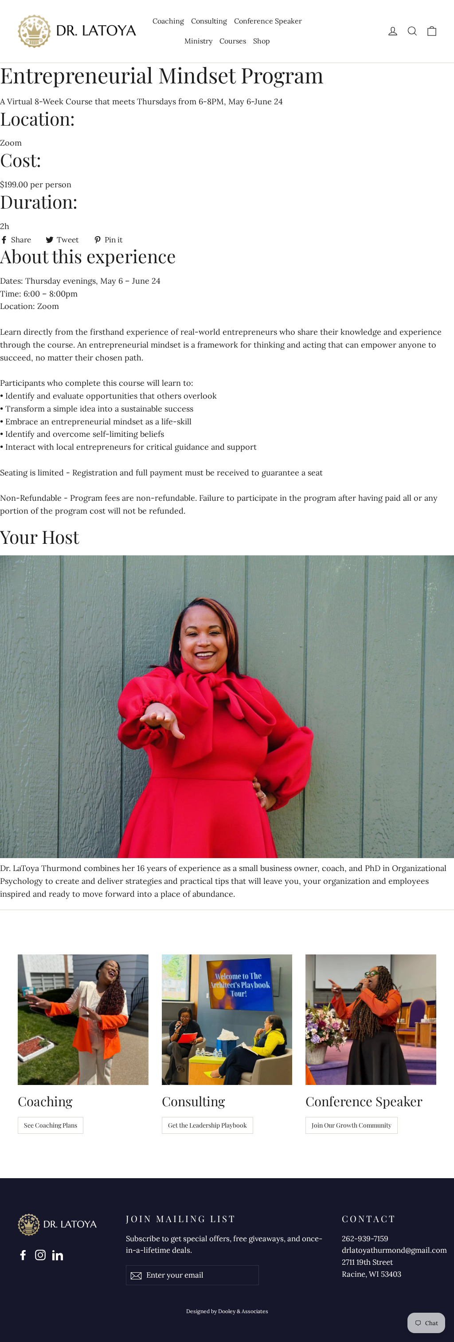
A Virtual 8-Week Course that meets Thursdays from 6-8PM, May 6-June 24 (141, 101)
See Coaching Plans (50, 1125)
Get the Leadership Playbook (207, 1125)
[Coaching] (83, 1019)
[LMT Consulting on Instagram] (40, 1254)
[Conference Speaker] (370, 1019)
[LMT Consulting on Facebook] (23, 1254)
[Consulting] (227, 1019)
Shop (261, 40)
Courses (232, 40)
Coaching (168, 20)
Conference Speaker (268, 20)
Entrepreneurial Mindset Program (162, 75)
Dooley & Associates (243, 1311)
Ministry (198, 40)
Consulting (209, 20)
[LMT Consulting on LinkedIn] (57, 1254)
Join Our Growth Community (351, 1125)
